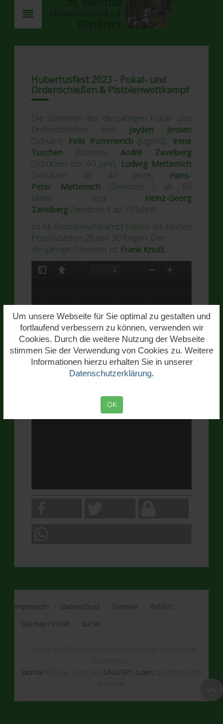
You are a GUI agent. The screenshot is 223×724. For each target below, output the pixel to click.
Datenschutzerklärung (110, 373)
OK (112, 404)
